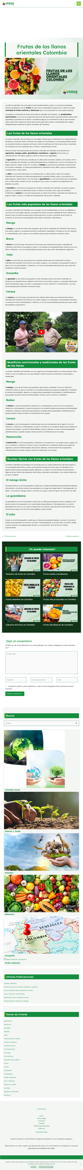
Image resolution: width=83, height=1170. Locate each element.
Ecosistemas (8, 1056)
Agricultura (8, 1021)
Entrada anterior (9, 536)
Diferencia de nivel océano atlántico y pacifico (21, 987)
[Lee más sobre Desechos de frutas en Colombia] (22, 562)
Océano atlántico (10, 983)
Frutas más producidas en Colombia (59, 599)
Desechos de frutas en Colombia (20, 574)
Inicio (41, 1116)
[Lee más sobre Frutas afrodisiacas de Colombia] (60, 613)
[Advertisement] (41, 22)
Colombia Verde (12, 790)
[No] (80, 1165)
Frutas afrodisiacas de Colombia (58, 625)
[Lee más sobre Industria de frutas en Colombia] (22, 613)
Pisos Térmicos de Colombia (14, 994)
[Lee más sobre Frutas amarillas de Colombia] (22, 588)
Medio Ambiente (12, 963)
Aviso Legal (41, 1118)
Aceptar (33, 1167)
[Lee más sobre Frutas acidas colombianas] (60, 562)
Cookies (41, 1123)
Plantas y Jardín (12, 831)
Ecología (7, 1053)
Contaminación (9, 1049)
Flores (6, 1063)
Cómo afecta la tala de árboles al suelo (18, 990)
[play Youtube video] (41, 332)
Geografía (10, 955)
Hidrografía (8, 1074)
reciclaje (7, 1088)
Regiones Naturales (11, 1091)
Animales (9, 873)
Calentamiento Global (12, 1039)
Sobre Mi (41, 1128)
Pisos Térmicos (9, 1081)
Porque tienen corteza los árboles (16, 1001)
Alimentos (9, 914)
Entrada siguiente (73, 536)
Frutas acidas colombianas (55, 574)
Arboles (7, 1031)
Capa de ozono (10, 1046)
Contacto (41, 1121)
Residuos (7, 1095)
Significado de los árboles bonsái (16, 997)
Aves (5, 1035)
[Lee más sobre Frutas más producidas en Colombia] (60, 588)
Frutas (6, 1067)
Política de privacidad (41, 1126)
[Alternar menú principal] (79, 3)
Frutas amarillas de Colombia (19, 599)
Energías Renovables (12, 1060)
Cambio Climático (10, 1042)
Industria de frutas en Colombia (20, 625)
